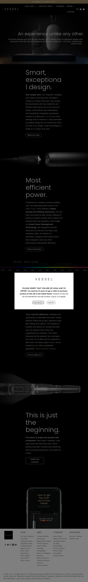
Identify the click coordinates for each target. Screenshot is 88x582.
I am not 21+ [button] (38, 302)
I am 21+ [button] (51, 302)
